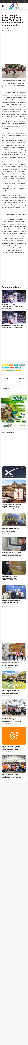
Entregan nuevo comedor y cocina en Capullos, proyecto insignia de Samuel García (11, 664)
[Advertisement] (14, 48)
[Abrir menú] (2, 6)
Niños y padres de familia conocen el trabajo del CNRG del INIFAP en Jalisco (10, 578)
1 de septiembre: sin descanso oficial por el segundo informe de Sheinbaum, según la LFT (11, 506)
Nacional (5, 365)
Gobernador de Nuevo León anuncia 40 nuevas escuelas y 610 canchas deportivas (10, 692)
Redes (11, 367)
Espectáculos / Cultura (11, 12)
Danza (11, 365)
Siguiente (21, 378)
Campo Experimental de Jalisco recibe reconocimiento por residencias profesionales (11, 602)
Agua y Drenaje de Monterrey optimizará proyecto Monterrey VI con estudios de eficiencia (11, 748)
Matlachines (11, 370)
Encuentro (5, 367)
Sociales (18, 367)
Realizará (21, 365)
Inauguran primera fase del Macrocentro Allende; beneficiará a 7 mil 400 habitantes (12, 720)
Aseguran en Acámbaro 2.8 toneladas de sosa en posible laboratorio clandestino (11, 530)
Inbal (16, 365)
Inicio (3, 12)
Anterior (6, 378)
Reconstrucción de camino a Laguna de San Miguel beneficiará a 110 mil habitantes (11, 776)
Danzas (18, 370)
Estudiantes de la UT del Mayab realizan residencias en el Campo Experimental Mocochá (11, 554)
